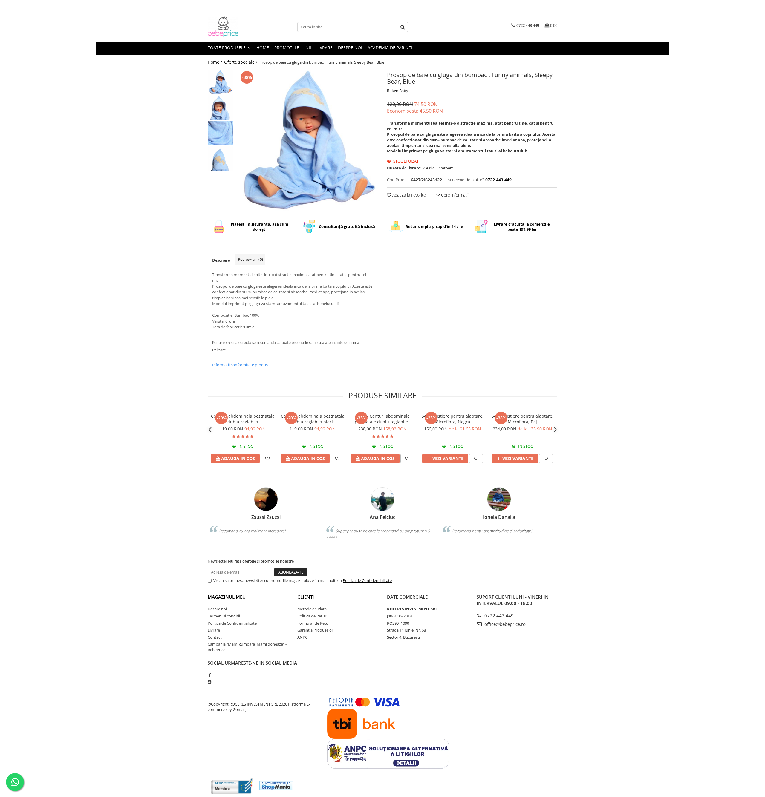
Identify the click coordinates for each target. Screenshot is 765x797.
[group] (307, 140)
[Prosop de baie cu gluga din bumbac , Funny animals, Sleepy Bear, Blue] (307, 140)
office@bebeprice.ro (504, 624)
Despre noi (350, 47)
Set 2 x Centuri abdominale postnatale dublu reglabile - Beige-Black (383, 418)
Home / (215, 62)
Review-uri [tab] (250, 259)
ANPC (302, 637)
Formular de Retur (313, 623)
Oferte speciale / (241, 62)
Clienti (305, 597)
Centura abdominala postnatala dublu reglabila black (313, 418)
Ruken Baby (397, 90)
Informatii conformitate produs (240, 364)
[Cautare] (402, 27)
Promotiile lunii (292, 47)
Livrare (324, 47)
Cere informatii (454, 195)
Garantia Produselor (315, 630)
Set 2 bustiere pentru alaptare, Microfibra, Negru (453, 418)
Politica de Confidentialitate (367, 580)
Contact (215, 637)
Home (262, 47)
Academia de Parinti (390, 47)
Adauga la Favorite (408, 195)
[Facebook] (210, 675)
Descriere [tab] (221, 260)
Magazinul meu (227, 597)
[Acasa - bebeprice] (237, 26)
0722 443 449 (498, 616)
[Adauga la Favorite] (267, 458)
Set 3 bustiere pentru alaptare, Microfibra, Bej (522, 418)
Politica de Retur (311, 616)
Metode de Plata (312, 608)
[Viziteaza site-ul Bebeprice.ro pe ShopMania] (276, 785)
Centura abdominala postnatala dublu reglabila (243, 418)
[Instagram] (210, 682)
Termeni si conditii (224, 616)
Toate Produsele (227, 47)
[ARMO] (232, 786)
